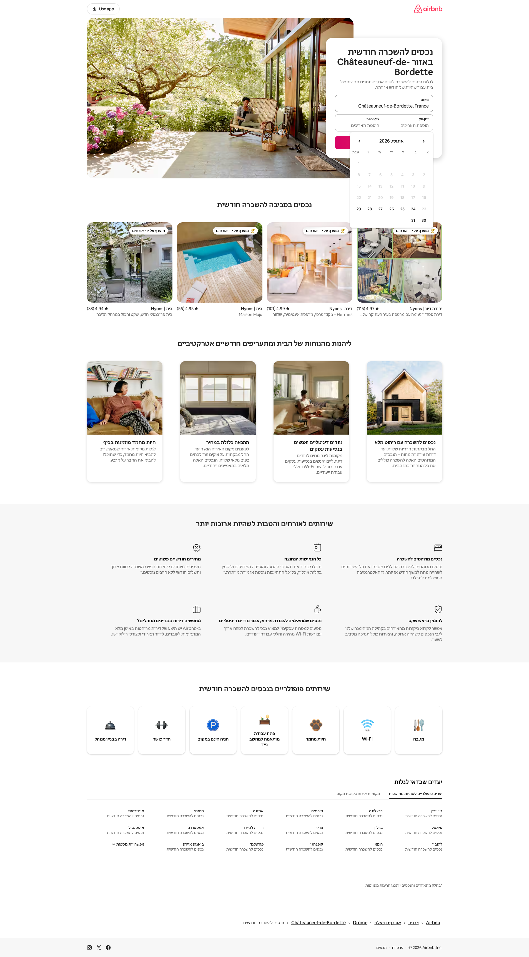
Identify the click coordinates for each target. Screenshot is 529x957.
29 (359, 208)
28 (369, 208)
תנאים (381, 947)
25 (402, 208)
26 (391, 208)
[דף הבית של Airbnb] (428, 9)
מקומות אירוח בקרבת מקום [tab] (358, 793)
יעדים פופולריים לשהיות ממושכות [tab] (415, 793)
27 (380, 208)
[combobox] (384, 106)
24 (413, 208)
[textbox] (408, 125)
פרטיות (397, 947)
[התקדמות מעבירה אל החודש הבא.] (359, 141)
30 (424, 220)
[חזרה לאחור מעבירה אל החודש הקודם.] (423, 141)
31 (413, 220)
